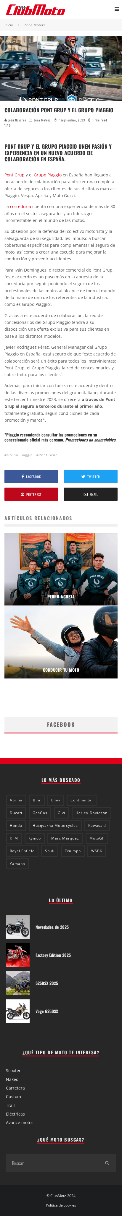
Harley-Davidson (91, 812)
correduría (20, 206)
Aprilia (16, 800)
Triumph (73, 850)
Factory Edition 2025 (53, 955)
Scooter (13, 1070)
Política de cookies (61, 1205)
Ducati (16, 812)
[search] (107, 1163)
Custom (13, 1096)
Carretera (15, 1088)
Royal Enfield (22, 850)
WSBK (96, 850)
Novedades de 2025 (52, 927)
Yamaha (17, 863)
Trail (10, 1105)
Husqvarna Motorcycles (55, 825)
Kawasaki (97, 825)
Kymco (34, 838)
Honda (16, 825)
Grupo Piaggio (48, 175)
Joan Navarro (16, 120)
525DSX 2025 (47, 983)
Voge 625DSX (47, 1011)
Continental (81, 800)
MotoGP (97, 838)
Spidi (49, 850)
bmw (55, 800)
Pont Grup (14, 175)
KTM (14, 838)
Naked (12, 1079)
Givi (61, 812)
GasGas (40, 812)
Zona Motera (42, 120)
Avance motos (19, 1122)
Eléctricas (15, 1114)
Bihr (37, 800)
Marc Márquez (65, 838)
